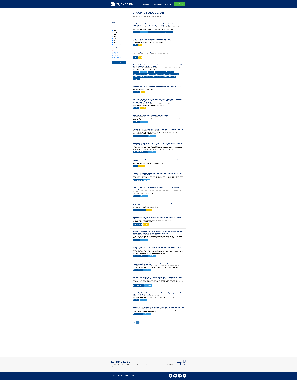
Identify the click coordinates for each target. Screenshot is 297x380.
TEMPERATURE (172, 76)
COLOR (153, 76)
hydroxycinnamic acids (167, 32)
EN (171, 4)
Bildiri (115, 42)
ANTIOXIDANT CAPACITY (166, 74)
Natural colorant (169, 71)
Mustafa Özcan (136, 92)
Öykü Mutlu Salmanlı (137, 270)
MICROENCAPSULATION (162, 76)
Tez (114, 40)
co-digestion (151, 32)
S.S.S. (166, 4)
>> (142, 322)
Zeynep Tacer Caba (137, 224)
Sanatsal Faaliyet (118, 44)
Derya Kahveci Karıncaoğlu (139, 210)
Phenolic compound (155, 74)
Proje (115, 34)
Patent (115, 32)
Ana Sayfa (146, 4)
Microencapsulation (137, 74)
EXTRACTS (142, 76)
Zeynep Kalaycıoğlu (137, 180)
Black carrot (151, 71)
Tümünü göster (115, 50)
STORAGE (148, 76)
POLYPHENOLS (136, 79)
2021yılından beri (116, 55)
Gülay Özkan (136, 71)
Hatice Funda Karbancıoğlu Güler (140, 136)
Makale (115, 30)
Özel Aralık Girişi (116, 58)
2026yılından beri (116, 52)
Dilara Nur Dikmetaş (137, 314)
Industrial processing (159, 71)
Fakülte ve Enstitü (157, 4)
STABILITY (135, 76)
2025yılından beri (116, 53)
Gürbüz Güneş (136, 195)
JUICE (177, 74)
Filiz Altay (135, 44)
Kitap (115, 36)
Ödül (115, 38)
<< (131, 322)
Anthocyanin (146, 74)
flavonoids (158, 32)
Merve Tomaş (136, 32)
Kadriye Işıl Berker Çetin (138, 285)
